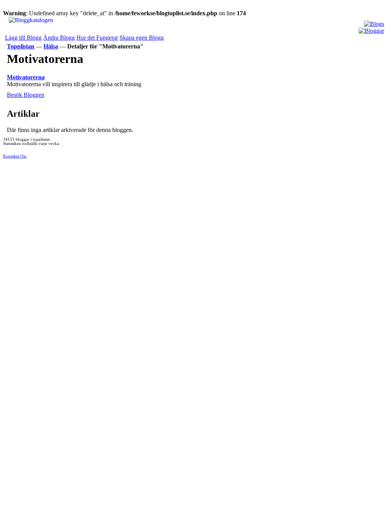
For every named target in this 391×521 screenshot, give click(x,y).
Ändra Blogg (59, 37)
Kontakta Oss (14, 156)
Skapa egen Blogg (142, 37)
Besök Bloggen (25, 95)
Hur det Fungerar (97, 37)
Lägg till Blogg (23, 37)
